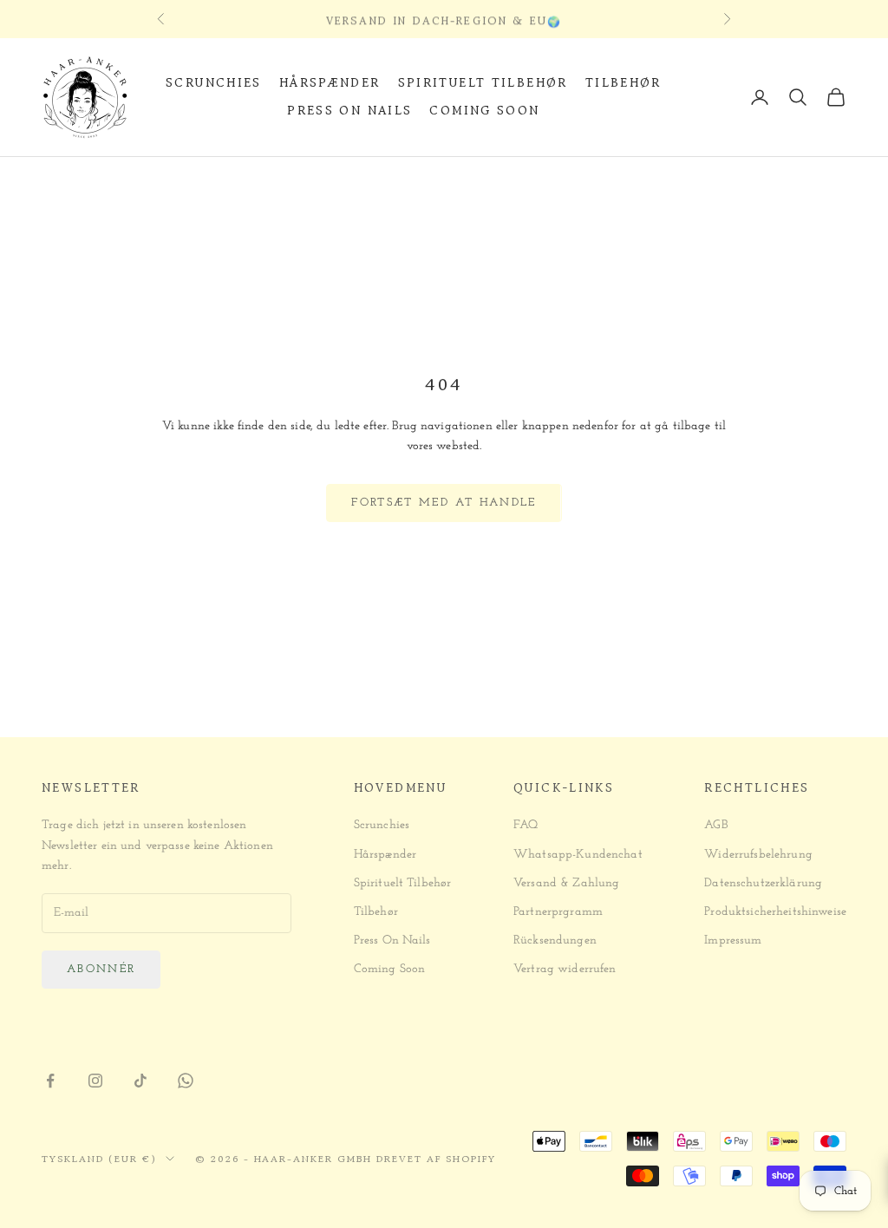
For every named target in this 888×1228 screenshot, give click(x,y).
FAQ (525, 825)
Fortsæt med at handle (443, 502)
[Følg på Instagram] (95, 1080)
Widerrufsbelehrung (758, 854)
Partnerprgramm (558, 911)
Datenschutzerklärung (763, 883)
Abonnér (101, 969)
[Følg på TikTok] (140, 1080)
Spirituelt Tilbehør (483, 83)
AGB (715, 825)
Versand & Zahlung (566, 883)
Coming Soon (484, 110)
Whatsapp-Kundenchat (578, 854)
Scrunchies (214, 83)
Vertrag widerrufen (565, 969)
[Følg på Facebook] (50, 1080)
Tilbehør (623, 83)
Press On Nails (349, 110)
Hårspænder (330, 83)
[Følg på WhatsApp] (185, 1080)
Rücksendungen (555, 940)
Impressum (732, 940)
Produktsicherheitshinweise (775, 911)
